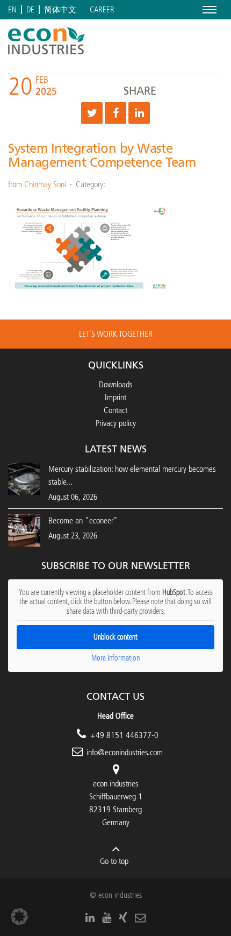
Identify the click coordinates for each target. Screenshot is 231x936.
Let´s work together (116, 334)
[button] (19, 916)
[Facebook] (115, 113)
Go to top (114, 861)
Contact (115, 410)
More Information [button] (115, 658)
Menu (207, 9)
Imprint (115, 397)
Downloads (116, 384)
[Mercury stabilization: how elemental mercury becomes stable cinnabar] (24, 478)
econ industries (116, 783)
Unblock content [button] (115, 637)
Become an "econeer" (83, 520)
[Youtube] (106, 917)
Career (102, 10)
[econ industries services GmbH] (46, 40)
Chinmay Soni (45, 184)
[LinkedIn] (90, 917)
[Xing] (123, 917)
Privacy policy (116, 423)
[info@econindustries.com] (140, 917)
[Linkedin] (139, 113)
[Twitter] (92, 113)
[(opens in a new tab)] (24, 529)
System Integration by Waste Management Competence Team (102, 155)
